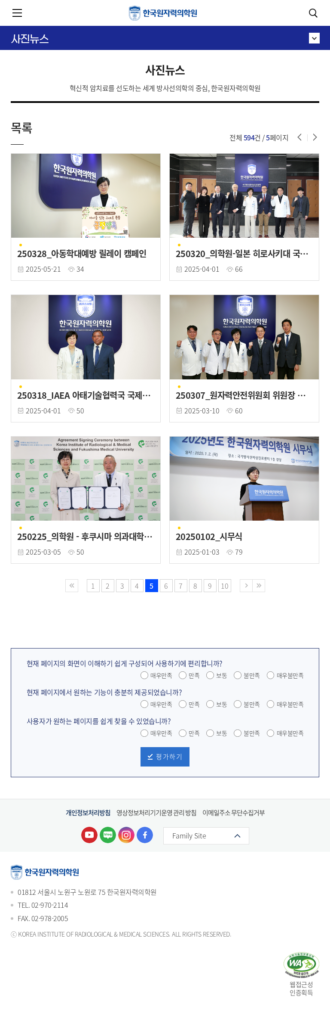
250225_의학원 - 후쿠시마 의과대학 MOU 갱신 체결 (85, 536)
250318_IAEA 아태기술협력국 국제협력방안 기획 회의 (83, 395)
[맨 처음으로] (71, 585)
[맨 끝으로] (258, 585)
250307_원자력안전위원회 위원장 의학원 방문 (244, 395)
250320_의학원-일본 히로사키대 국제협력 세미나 (242, 253)
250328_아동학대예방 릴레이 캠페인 (82, 253)
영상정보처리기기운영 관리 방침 (156, 812)
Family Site (189, 835)
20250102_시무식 (209, 536)
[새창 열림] (89, 835)
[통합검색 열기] (312, 12)
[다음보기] (315, 137)
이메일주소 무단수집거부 (233, 812)
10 (224, 585)
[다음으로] (246, 585)
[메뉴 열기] (17, 12)
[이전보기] (299, 137)
